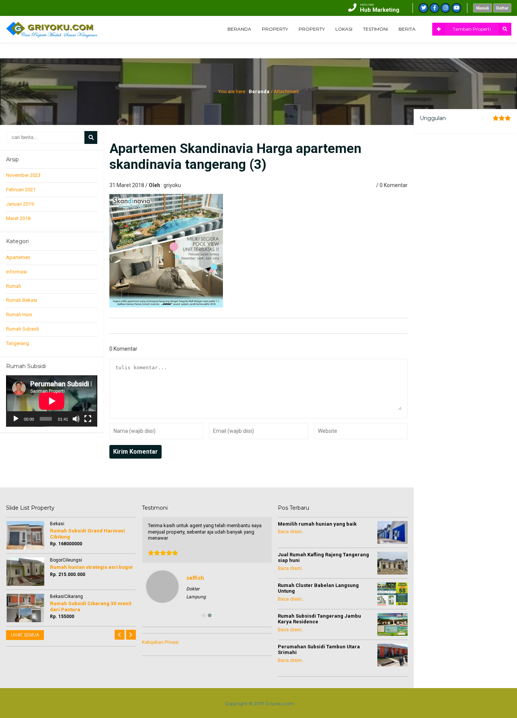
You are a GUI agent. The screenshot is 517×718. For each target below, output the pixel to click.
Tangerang (17, 343)
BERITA (407, 29)
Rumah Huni (19, 314)
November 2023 (23, 175)
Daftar (502, 8)
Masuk (482, 8)
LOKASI (343, 29)
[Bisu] (76, 419)
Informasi (16, 272)
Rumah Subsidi (22, 329)
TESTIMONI (375, 29)
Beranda (259, 91)
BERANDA (239, 29)
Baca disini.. (291, 531)
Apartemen (18, 257)
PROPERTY (275, 29)
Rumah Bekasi (21, 300)
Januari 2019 (20, 204)
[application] (51, 401)
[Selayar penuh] (88, 419)
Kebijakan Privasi (160, 642)
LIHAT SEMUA (25, 635)
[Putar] (16, 419)
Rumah (13, 286)
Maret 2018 (18, 218)
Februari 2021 (21, 189)
